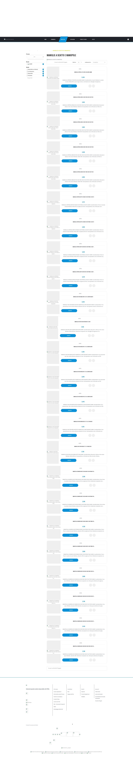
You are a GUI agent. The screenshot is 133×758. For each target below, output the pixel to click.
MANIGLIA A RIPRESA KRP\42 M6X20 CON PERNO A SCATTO (83, 196)
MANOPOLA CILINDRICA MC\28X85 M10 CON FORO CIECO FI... (83, 596)
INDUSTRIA (34, 50)
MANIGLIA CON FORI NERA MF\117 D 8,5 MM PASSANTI (83, 371)
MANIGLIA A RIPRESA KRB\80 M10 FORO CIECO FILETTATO (83, 147)
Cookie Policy (56, 699)
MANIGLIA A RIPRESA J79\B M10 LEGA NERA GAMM (83, 72)
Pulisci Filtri (30, 77)
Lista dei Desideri (99, 694)
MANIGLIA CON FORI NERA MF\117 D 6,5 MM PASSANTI (83, 346)
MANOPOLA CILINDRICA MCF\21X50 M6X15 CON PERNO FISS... (84, 471)
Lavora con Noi (57, 701)
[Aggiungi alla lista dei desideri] (90, 86)
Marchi (82, 689)
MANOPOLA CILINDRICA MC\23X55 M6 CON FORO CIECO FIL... (83, 571)
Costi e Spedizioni (57, 691)
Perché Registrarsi (85, 694)
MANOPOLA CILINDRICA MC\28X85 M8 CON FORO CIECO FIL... (83, 646)
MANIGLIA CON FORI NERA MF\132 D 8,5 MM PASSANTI (83, 396)
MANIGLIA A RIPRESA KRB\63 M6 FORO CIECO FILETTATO (83, 97)
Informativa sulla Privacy (59, 694)
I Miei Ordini (97, 691)
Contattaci (70, 689)
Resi (68, 691)
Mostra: (74, 62)
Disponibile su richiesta (33, 69)
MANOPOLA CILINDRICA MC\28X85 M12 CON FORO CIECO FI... (83, 621)
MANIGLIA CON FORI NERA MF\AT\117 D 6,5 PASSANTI (83, 421)
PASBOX (83, 696)
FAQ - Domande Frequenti (59, 704)
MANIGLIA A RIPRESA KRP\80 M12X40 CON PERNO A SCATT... (83, 271)
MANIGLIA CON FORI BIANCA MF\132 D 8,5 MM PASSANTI (83, 296)
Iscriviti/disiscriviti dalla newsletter (100, 697)
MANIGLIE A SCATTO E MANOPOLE (61, 50)
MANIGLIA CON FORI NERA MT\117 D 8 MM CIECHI (82, 446)
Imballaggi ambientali (58, 709)
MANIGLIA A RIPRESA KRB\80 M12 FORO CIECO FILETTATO (83, 171)
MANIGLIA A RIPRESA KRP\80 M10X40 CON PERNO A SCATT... (83, 246)
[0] (126, 39)
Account (97, 689)
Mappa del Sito (71, 694)
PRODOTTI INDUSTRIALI (45, 50)
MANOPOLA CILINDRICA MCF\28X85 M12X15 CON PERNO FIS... (84, 546)
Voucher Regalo (98, 700)
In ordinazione (31, 71)
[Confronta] (93, 86)
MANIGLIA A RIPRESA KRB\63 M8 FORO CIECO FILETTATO (83, 122)
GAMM (30, 64)
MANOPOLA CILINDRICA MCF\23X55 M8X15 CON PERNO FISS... (84, 496)
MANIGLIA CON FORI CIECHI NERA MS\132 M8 (82, 321)
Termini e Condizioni (58, 696)
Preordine (30, 75)
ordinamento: (88, 62)
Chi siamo (56, 689)
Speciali (83, 691)
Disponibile (30, 73)
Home (27, 50)
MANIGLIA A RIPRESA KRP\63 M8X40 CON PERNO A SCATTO (83, 221)
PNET (55, 706)
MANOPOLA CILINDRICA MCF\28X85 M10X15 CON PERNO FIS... (84, 521)
